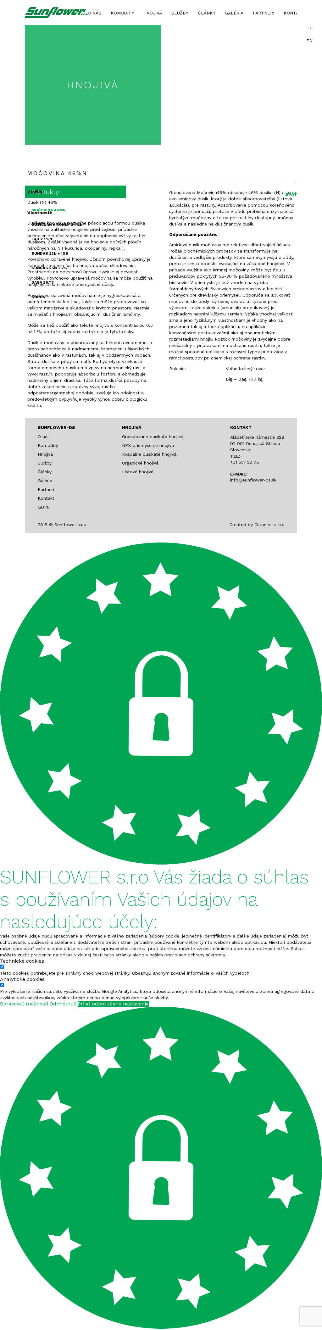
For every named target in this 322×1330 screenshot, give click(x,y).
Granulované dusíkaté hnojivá (152, 436)
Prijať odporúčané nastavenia (113, 1004)
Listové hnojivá (137, 471)
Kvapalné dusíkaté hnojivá (149, 454)
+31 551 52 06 (244, 462)
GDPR (44, 506)
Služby (179, 12)
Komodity (122, 12)
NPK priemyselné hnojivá (148, 445)
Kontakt (294, 12)
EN (309, 40)
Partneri (263, 12)
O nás (94, 12)
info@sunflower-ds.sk (253, 479)
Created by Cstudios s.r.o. (257, 524)
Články (206, 12)
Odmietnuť (63, 1004)
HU (309, 27)
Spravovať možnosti (24, 1004)
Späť (291, 194)
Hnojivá (152, 12)
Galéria (234, 12)
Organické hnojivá (140, 462)
